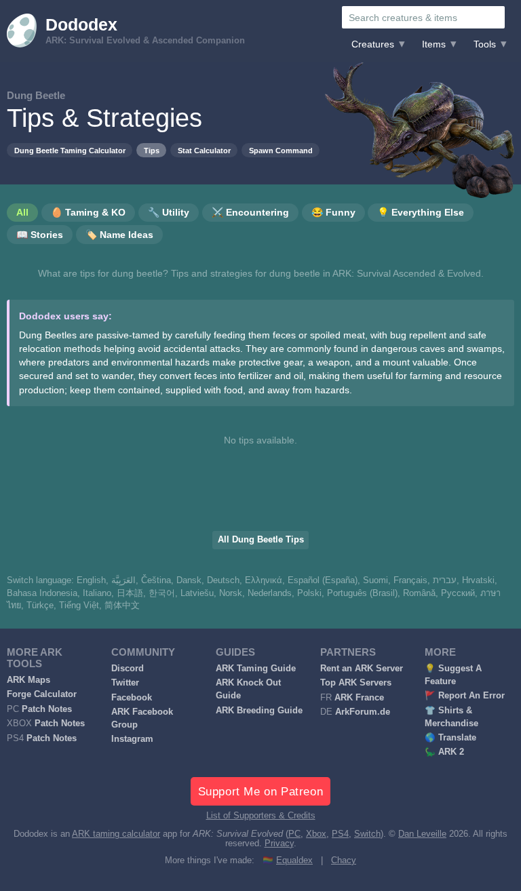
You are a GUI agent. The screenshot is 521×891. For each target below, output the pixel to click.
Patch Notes (47, 709)
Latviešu (197, 593)
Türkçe (40, 605)
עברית (445, 580)
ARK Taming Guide (256, 668)
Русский (458, 593)
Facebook (131, 697)
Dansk (188, 580)
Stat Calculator (204, 150)
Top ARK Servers (355, 683)
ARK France (359, 697)
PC (294, 834)
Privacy (279, 843)
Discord (127, 668)
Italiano (97, 593)
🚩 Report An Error (465, 695)
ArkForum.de (362, 712)
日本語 (130, 593)
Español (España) (323, 580)
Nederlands (270, 593)
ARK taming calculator (116, 834)
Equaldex (294, 860)
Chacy (343, 860)
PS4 (340, 834)
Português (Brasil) (362, 593)
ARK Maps (28, 680)
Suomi (375, 580)
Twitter (125, 683)
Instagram (132, 739)
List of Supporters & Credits (260, 815)
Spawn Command (281, 150)
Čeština (156, 580)
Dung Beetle (36, 95)
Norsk (230, 593)
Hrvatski (478, 580)
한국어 (162, 593)
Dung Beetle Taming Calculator (70, 150)
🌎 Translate (450, 737)
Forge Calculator (42, 694)
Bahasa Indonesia (42, 593)
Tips (151, 150)
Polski (309, 593)
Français (410, 580)
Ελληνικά (263, 580)
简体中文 (122, 605)
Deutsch (223, 580)
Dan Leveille (422, 834)
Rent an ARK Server (361, 668)
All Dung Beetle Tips (261, 539)
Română (419, 593)
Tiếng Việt (79, 605)
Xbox (316, 834)
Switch (367, 834)
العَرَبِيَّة (123, 580)
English (91, 580)
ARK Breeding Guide (259, 710)
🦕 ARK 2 (444, 752)
